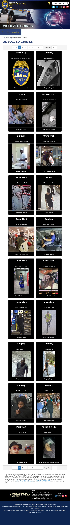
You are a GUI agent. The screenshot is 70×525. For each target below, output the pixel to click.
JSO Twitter (60, 7)
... (35, 47)
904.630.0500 (52, 506)
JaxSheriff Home (5, 495)
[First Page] (13, 47)
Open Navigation (12, 32)
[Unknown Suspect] (21, 256)
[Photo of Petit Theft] (21, 464)
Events (49, 3)
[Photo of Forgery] (21, 132)
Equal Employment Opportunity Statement (44, 504)
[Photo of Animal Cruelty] (49, 464)
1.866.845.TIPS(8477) (43, 481)
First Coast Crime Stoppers (25, 481)
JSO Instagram (64, 7)
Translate (53, 7)
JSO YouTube (67, 7)
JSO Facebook (57, 7)
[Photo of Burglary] (49, 90)
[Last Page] (41, 47)
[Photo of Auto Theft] (49, 340)
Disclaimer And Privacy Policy (22, 504)
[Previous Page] (16, 47)
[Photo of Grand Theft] (49, 173)
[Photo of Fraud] (49, 215)
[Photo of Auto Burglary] (49, 132)
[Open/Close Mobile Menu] (10, 6)
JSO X (59, 496)
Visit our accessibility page (53, 510)
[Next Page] (38, 47)
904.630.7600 (35, 508)
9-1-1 (20, 506)
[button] (56, 47)
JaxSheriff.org (7, 38)
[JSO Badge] (21, 90)
